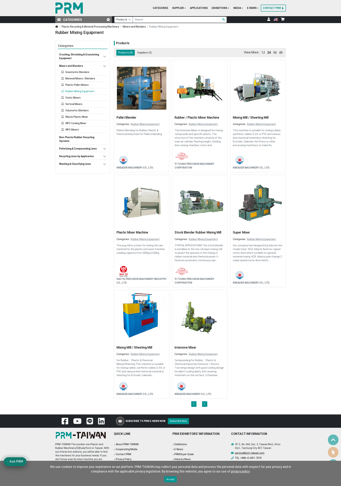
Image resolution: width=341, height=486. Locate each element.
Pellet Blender (126, 117)
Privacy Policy (123, 459)
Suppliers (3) (144, 52)
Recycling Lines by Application (76, 156)
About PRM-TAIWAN (127, 444)
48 (281, 52)
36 (275, 52)
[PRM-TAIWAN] (70, 8)
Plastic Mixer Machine (132, 232)
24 (269, 52)
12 (263, 52)
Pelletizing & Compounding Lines (78, 148)
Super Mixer (241, 232)
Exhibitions (180, 444)
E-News (178, 449)
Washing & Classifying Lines (75, 163)
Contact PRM (123, 454)
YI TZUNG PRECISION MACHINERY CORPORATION (194, 165)
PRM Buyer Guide (184, 454)
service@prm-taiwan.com (249, 453)
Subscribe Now (178, 421)
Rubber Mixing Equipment (145, 124)
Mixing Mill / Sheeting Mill (251, 117)
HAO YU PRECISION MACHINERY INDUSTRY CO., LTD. (141, 281)
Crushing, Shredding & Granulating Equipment (79, 56)
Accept (170, 479)
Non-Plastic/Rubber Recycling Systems (76, 139)
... (199, 404)
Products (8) (125, 52)
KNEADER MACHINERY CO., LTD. (135, 167)
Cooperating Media (126, 449)
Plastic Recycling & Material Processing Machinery (90, 26)
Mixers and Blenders (134, 26)
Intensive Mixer (185, 347)
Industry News (182, 459)
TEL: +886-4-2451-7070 (248, 458)
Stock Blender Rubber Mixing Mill (198, 232)
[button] (179, 8)
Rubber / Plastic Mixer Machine (197, 117)
